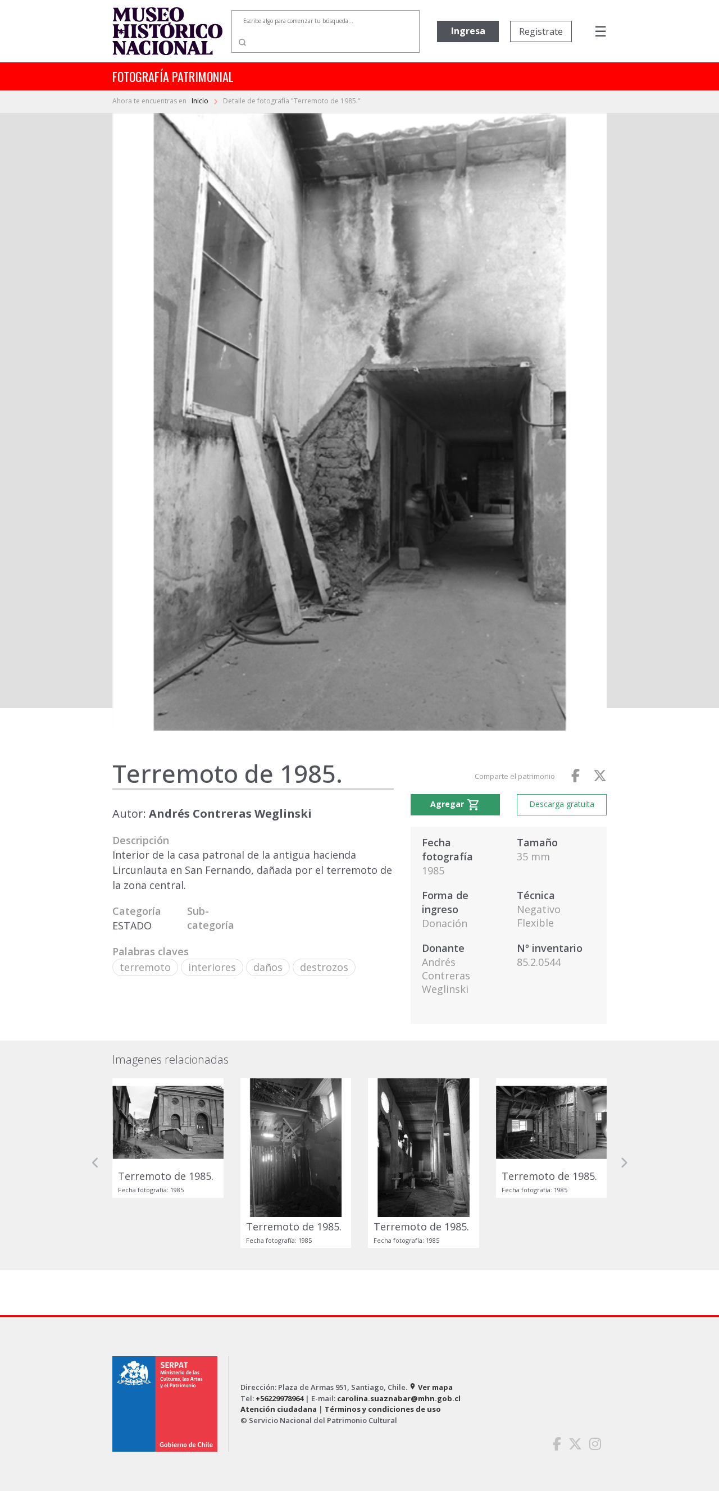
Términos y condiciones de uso (383, 1409)
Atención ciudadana (278, 1409)
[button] (95, 1163)
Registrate (541, 31)
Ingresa (468, 31)
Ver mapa (431, 1387)
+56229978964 (279, 1398)
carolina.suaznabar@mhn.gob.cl (399, 1398)
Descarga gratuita (561, 804)
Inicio (201, 101)
